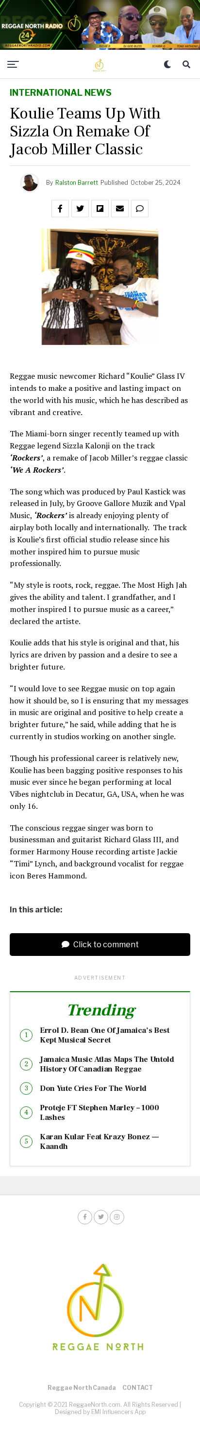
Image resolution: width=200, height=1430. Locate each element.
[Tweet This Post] (80, 208)
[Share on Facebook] (60, 208)
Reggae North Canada (82, 1387)
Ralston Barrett (76, 182)
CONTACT (137, 1387)
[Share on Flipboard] (100, 208)
